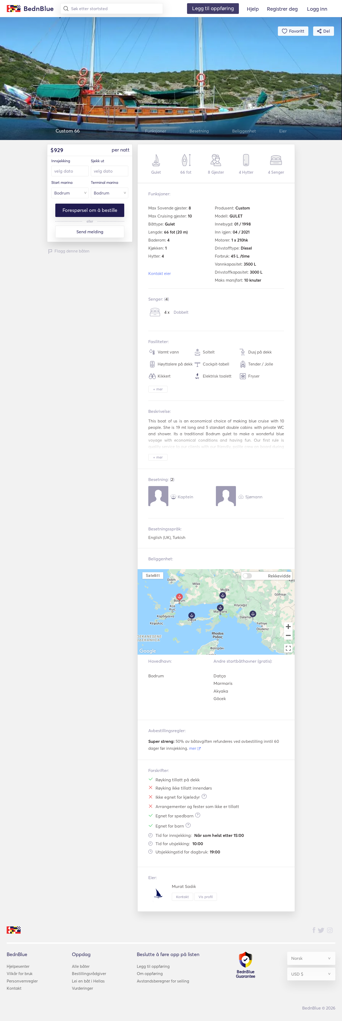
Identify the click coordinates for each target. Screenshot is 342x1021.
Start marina (61, 182)
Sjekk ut (97, 161)
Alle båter (81, 966)
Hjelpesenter (18, 966)
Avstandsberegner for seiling (163, 981)
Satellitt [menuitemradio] (153, 575)
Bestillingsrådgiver (89, 973)
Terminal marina (104, 182)
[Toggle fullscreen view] (288, 648)
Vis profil (206, 897)
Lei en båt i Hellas (88, 981)
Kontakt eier (159, 273)
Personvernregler (22, 981)
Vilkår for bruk (20, 973)
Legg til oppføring (153, 966)
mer (193, 748)
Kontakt (182, 897)
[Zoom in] (288, 626)
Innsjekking (60, 161)
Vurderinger (82, 988)
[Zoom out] (288, 636)
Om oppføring (150, 973)
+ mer (158, 389)
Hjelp (253, 9)
